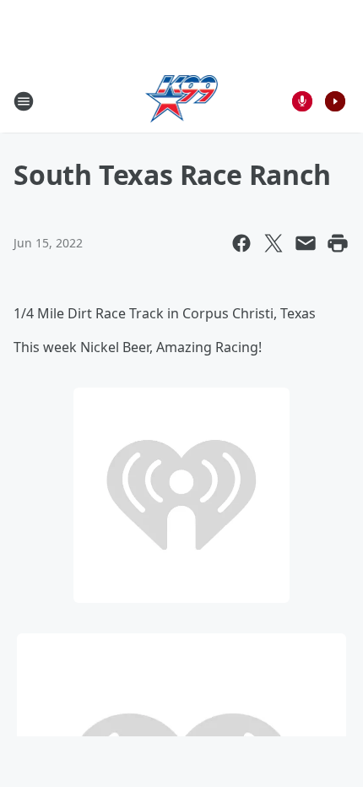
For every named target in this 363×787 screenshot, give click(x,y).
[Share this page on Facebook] (241, 243)
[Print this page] (337, 243)
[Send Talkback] (302, 101)
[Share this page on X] (273, 243)
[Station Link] (182, 100)
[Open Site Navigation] (24, 101)
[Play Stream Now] (335, 101)
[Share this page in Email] (305, 243)
